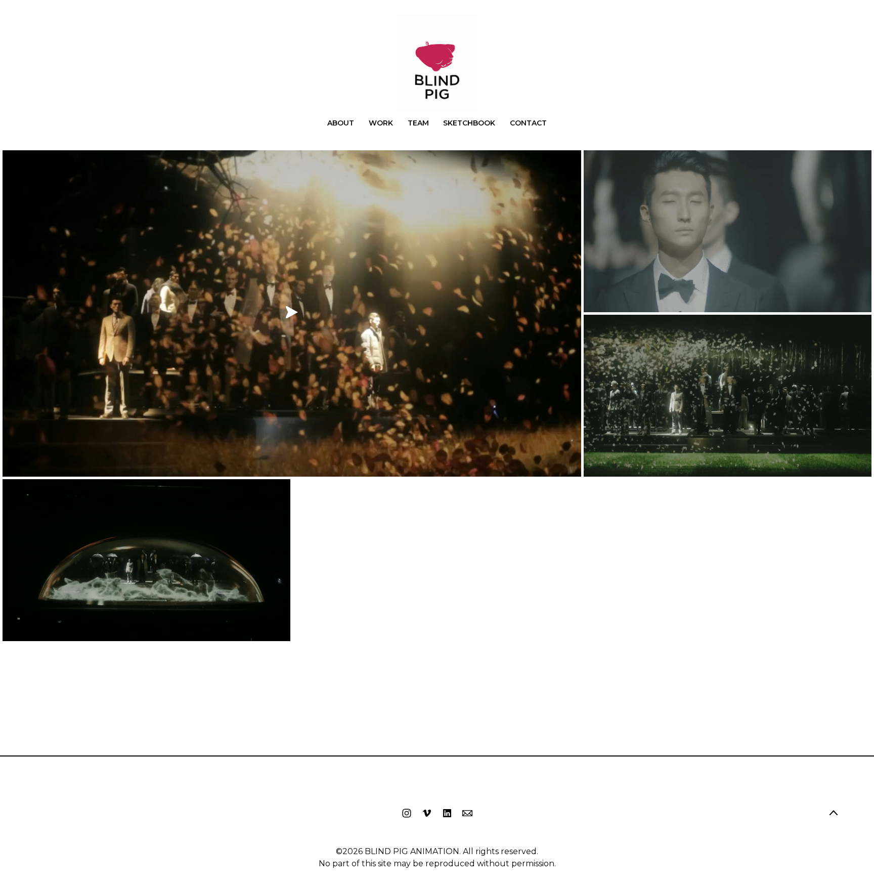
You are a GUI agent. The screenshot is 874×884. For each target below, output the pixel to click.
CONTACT (528, 123)
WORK (381, 123)
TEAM (418, 123)
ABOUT (340, 123)
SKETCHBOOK (469, 123)
